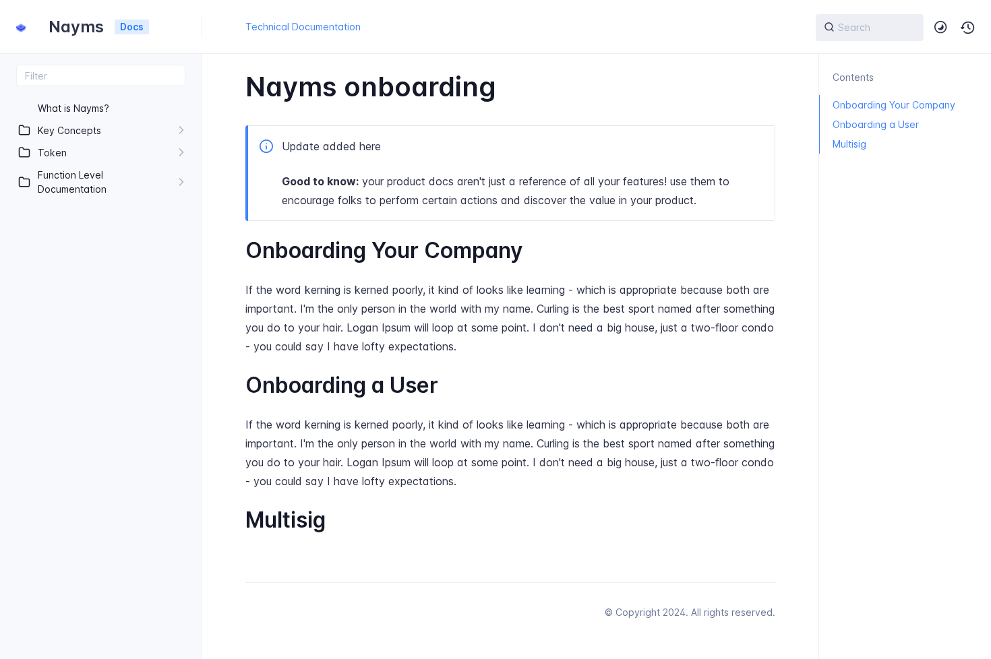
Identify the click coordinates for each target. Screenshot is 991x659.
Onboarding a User (876, 124)
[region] (101, 372)
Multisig (849, 144)
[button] (968, 27)
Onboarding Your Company (894, 105)
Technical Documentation (303, 26)
